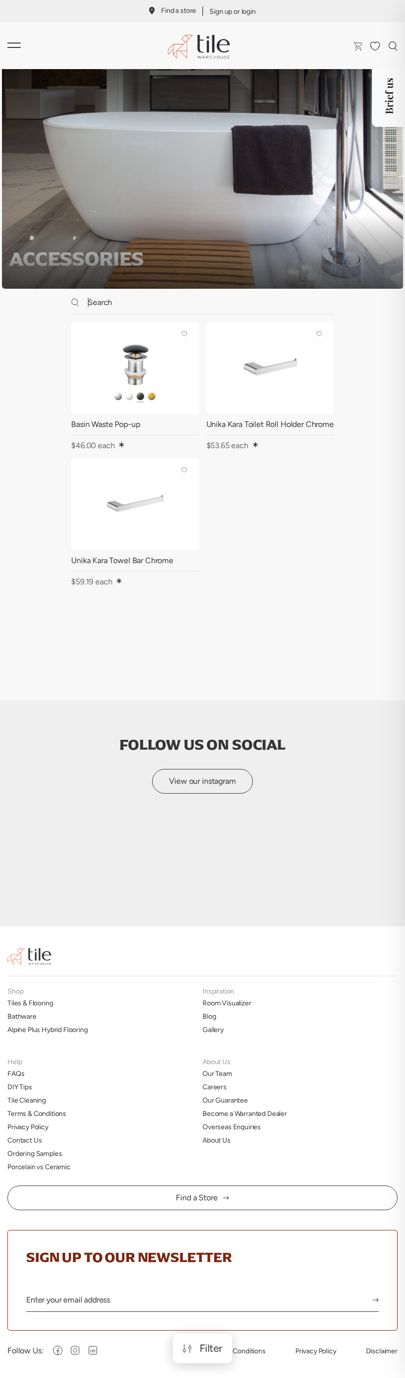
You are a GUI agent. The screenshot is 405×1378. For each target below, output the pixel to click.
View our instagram (202, 781)
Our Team (217, 1073)
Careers (214, 1087)
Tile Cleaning (26, 1100)
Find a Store (196, 1197)
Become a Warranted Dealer (244, 1113)
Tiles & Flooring (30, 1003)
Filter (211, 1348)
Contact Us (24, 1140)
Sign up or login (232, 11)
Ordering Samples (34, 1153)
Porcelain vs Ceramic (39, 1167)
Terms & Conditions (36, 1113)
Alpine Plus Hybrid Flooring (47, 1030)
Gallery (213, 1030)
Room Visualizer (226, 1003)
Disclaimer (382, 1351)
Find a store (178, 10)
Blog (209, 1016)
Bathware (22, 1016)
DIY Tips (19, 1087)
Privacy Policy (27, 1127)
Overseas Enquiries (231, 1127)
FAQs (15, 1073)
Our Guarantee (225, 1100)
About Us (216, 1140)
